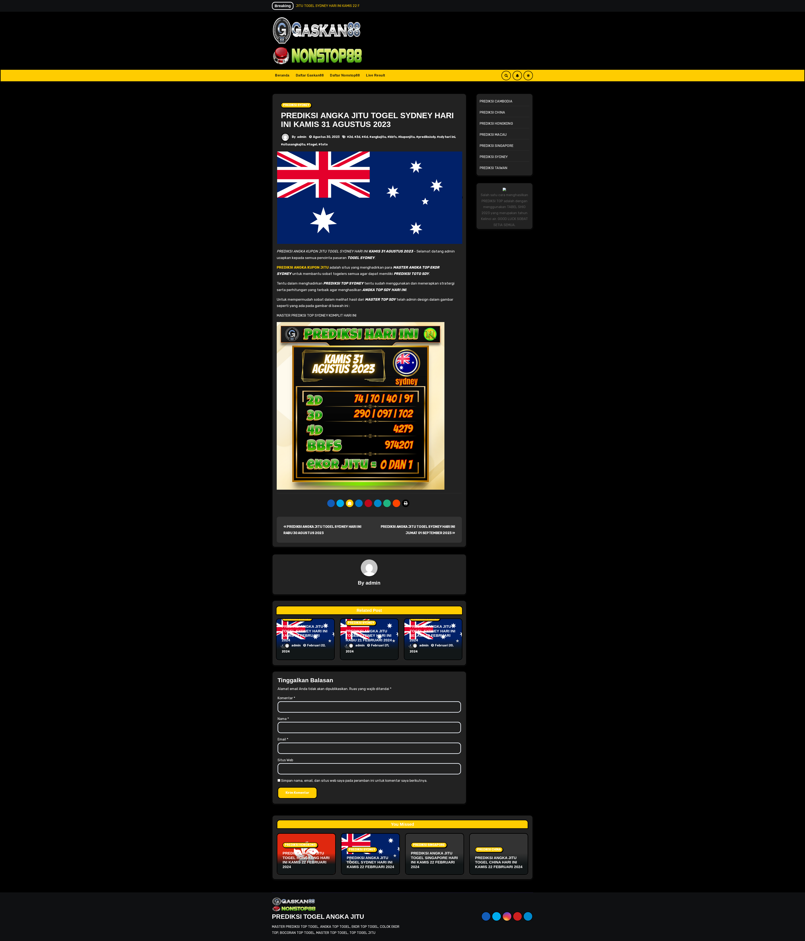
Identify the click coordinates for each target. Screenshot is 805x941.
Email (283, 739)
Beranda (282, 75)
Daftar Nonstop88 (345, 75)
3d (358, 137)
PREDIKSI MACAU (493, 135)
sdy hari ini (447, 137)
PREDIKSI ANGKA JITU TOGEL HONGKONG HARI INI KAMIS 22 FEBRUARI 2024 (306, 860)
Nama (283, 719)
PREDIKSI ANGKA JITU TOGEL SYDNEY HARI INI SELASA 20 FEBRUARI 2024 (432, 633)
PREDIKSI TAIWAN (494, 168)
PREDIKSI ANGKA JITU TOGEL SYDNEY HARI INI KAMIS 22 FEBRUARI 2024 (304, 633)
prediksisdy (426, 137)
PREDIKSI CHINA (492, 112)
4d (366, 137)
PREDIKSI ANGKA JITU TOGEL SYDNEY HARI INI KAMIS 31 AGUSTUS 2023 (367, 120)
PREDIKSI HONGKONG (496, 124)
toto (324, 144)
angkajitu (378, 137)
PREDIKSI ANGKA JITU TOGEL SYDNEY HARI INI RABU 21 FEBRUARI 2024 (369, 635)
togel (313, 144)
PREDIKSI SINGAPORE (497, 146)
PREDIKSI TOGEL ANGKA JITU (318, 916)
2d (351, 137)
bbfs (393, 137)
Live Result (375, 75)
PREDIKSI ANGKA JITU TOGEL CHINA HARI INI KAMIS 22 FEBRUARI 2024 (498, 862)
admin (301, 137)
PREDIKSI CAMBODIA (496, 101)
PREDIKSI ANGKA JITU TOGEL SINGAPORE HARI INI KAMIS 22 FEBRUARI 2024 (434, 860)
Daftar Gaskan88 (310, 75)
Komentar (286, 698)
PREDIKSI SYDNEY (296, 105)
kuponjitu (407, 137)
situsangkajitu (294, 144)
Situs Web (285, 760)
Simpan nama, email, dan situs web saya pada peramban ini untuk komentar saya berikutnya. (354, 781)
